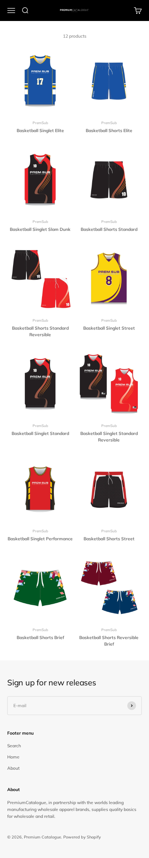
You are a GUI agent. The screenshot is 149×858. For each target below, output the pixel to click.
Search (14, 745)
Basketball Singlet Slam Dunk (40, 229)
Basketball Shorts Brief (40, 637)
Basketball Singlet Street (109, 328)
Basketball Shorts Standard (109, 229)
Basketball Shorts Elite (109, 130)
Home (13, 757)
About (13, 768)
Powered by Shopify (82, 837)
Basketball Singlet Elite (40, 130)
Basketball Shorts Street (109, 538)
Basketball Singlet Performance (40, 538)
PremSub (40, 123)
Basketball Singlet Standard (40, 433)
